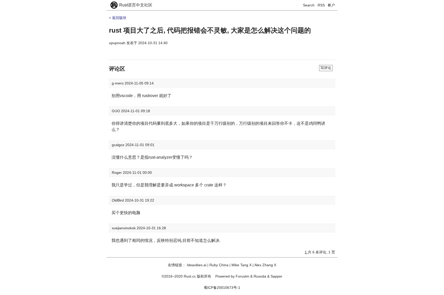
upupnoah (117, 43)
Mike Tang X (242, 265)
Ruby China (218, 265)
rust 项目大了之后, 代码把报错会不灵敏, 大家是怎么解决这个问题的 (210, 30)
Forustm (242, 276)
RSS (321, 5)
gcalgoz (118, 145)
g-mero (118, 83)
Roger (117, 172)
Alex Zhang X (265, 265)
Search (308, 5)
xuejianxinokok (124, 228)
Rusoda (260, 276)
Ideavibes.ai (196, 265)
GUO (116, 111)
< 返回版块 (117, 18)
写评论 (325, 68)
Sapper (276, 276)
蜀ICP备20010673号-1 (222, 288)
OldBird (118, 200)
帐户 (331, 5)
